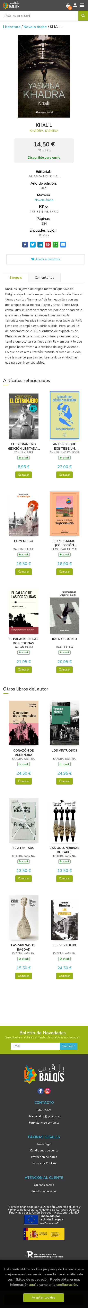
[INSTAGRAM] (47, 1091)
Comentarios (44, 278)
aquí (32, 1284)
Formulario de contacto (44, 1123)
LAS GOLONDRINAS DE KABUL (64, 850)
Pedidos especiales (44, 1191)
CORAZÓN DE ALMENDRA (23, 752)
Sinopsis (15, 278)
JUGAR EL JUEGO (64, 639)
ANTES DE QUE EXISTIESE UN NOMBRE (64, 446)
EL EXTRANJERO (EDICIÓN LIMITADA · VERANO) (23, 446)
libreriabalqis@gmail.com (44, 1116)
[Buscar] (83, 16)
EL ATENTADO (24, 848)
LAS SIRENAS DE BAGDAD (23, 947)
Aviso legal (44, 1144)
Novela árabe (36, 26)
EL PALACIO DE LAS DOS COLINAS (23, 641)
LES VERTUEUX (64, 945)
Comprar (23, 475)
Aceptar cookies (43, 1297)
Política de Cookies (44, 1163)
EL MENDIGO (23, 541)
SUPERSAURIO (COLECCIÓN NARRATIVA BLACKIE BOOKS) (64, 543)
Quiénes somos (44, 1185)
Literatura (12, 26)
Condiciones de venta (44, 1150)
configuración (66, 1284)
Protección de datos (44, 1157)
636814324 (44, 1110)
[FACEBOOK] (40, 1091)
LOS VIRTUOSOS (64, 750)
